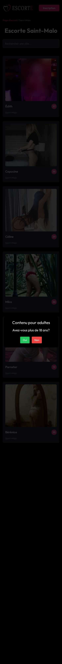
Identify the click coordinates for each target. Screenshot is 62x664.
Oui (25, 340)
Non (36, 340)
